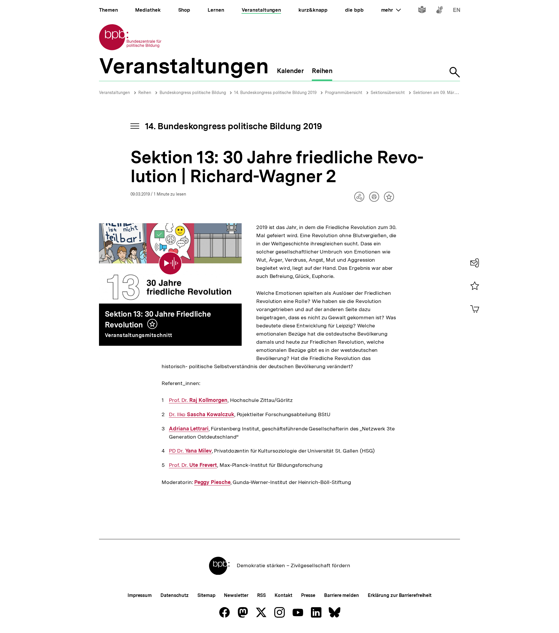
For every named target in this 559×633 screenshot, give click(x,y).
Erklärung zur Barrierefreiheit (399, 595)
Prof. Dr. (198, 400)
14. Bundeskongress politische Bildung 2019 (275, 92)
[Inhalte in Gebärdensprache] (439, 11)
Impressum (140, 595)
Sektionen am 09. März (434, 92)
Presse (308, 595)
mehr (391, 10)
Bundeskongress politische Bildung (193, 92)
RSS (261, 595)
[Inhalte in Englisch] (456, 11)
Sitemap (206, 595)
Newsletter (236, 595)
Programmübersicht (343, 92)
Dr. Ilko (201, 414)
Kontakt (283, 595)
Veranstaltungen (114, 92)
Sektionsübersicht (388, 92)
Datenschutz (174, 595)
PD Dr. (190, 451)
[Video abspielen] (170, 263)
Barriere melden (341, 595)
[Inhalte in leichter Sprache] (422, 11)
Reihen (144, 92)
